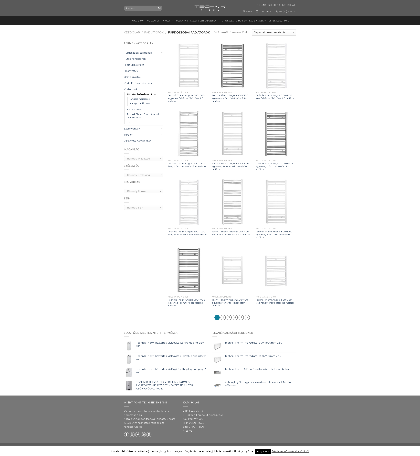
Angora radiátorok (140, 99)
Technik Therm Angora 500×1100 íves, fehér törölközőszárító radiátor (275, 96)
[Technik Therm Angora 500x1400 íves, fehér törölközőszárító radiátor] (188, 202)
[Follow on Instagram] (132, 434)
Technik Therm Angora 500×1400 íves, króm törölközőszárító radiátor (231, 233)
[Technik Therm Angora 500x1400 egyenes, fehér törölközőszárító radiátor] (232, 133)
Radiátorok (137, 21)
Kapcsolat (288, 5)
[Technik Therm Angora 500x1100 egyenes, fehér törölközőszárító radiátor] (188, 65)
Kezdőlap (132, 32)
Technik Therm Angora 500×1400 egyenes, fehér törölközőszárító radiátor (230, 166)
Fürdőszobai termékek (232, 21)
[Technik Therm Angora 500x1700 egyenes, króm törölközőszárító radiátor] (188, 270)
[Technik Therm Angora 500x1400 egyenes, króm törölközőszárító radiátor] (276, 133)
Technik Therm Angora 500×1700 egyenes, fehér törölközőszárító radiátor (274, 234)
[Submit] (159, 8)
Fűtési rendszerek (135, 58)
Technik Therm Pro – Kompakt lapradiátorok (143, 116)
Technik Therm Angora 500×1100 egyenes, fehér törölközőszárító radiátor (186, 98)
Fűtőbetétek (134, 109)
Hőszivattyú (181, 21)
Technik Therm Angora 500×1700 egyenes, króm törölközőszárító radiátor (186, 302)
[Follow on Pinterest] (148, 434)
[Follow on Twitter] (137, 434)
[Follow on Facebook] (126, 434)
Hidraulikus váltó (134, 64)
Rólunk (261, 5)
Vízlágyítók (153, 21)
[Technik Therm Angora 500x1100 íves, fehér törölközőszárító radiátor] (276, 65)
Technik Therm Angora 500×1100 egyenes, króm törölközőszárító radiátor (230, 98)
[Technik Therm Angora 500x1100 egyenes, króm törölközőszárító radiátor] (232, 65)
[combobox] (143, 158)
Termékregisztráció (278, 21)
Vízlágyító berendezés (137, 140)
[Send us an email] (143, 434)
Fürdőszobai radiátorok (139, 94)
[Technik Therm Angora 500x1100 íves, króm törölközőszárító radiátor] (188, 133)
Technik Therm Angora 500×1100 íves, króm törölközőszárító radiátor (187, 165)
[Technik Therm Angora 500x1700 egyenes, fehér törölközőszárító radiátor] (276, 202)
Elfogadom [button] (263, 451)
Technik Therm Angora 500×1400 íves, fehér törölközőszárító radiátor (187, 233)
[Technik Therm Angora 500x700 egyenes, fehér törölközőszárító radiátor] (232, 270)
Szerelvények (256, 21)
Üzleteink (274, 5)
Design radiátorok (140, 103)
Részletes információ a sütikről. (290, 451)
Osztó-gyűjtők (132, 77)
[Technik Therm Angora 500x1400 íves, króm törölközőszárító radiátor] (232, 202)
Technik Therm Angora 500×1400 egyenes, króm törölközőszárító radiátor (274, 166)
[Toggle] (162, 53)
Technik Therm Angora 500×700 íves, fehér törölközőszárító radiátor (275, 301)
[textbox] (143, 158)
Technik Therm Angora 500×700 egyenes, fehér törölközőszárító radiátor (230, 302)
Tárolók (166, 21)
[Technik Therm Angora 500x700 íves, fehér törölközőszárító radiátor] (276, 270)
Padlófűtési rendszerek (203, 21)
